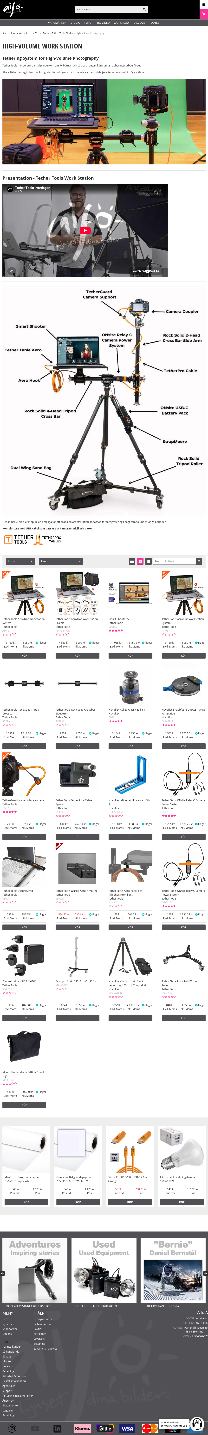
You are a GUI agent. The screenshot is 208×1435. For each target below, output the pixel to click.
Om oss (7, 1334)
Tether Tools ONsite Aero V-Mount (76, 891)
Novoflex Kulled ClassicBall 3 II (127, 709)
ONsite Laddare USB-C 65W (19, 981)
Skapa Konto (10, 1405)
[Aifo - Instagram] (13, 1428)
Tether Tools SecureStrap (17, 891)
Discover (140, 22)
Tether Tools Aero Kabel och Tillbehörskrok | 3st (126, 892)
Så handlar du (11, 1351)
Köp (24, 655)
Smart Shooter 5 (119, 619)
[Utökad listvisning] (148, 561)
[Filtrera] (199, 561)
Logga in (7, 1410)
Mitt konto (8, 1361)
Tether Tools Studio (62, 33)
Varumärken (57, 22)
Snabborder (9, 1329)
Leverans (7, 1366)
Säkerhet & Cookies (14, 1376)
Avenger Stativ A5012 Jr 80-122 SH (76, 981)
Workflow (122, 22)
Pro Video (103, 22)
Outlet (156, 22)
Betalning (8, 1371)
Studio (75, 22)
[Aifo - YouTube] (36, 1428)
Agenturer (8, 1386)
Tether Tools (42, 33)
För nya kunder (11, 1346)
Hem (5, 1319)
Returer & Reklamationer (17, 1396)
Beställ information (14, 1381)
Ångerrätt (8, 1400)
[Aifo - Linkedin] (59, 1428)
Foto (87, 22)
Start (5, 33)
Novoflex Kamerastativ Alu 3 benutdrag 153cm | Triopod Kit (128, 983)
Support (7, 1391)
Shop (13, 33)
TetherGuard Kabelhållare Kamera (23, 800)
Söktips (6, 1356)
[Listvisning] (132, 561)
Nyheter (7, 1324)
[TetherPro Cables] (32, 544)
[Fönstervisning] (140, 561)
